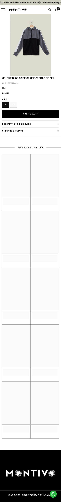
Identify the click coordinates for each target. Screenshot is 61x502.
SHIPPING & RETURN (13, 131)
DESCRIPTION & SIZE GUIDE (16, 124)
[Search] (49, 9)
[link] (16, 200)
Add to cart (30, 114)
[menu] (3, 9)
